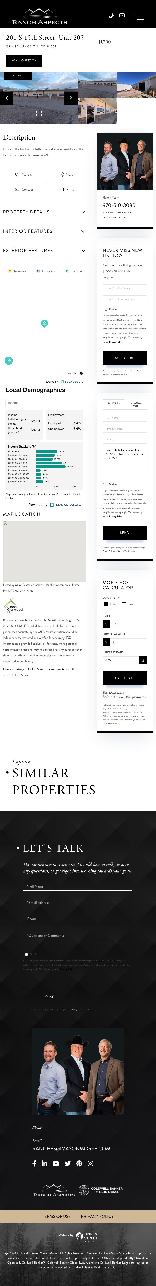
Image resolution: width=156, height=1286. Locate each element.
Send (124, 532)
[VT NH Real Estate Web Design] (78, 1237)
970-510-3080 (119, 205)
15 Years (131, 604)
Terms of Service (124, 551)
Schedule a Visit (136, 404)
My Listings (109, 212)
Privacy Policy (115, 342)
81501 (75, 669)
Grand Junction (57, 669)
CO (30, 669)
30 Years (114, 604)
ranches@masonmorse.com (71, 1145)
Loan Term (111, 598)
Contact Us (113, 403)
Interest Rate (113, 652)
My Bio (122, 217)
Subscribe (124, 358)
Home (7, 669)
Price (107, 616)
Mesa (40, 669)
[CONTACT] (24, 61)
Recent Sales (125, 212)
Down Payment (114, 634)
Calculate (124, 678)
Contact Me (110, 217)
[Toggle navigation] (139, 16)
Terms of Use (56, 1216)
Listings (19, 669)
